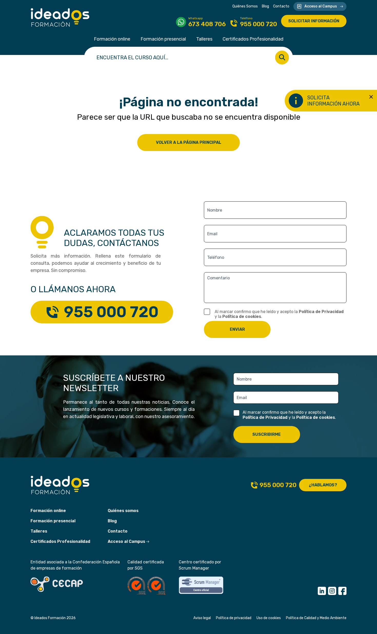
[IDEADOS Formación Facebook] (342, 591)
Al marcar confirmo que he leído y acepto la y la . (279, 314)
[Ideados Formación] (60, 17)
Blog (265, 6)
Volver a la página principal (188, 142)
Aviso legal (202, 618)
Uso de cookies (268, 618)
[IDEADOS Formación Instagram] (332, 591)
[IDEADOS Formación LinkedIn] (322, 591)
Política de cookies (241, 316)
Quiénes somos (123, 510)
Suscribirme (266, 434)
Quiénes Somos (245, 6)
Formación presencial (163, 39)
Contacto (281, 6)
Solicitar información (313, 20)
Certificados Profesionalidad (253, 39)
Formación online (112, 39)
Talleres (204, 39)
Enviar (237, 329)
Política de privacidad (233, 618)
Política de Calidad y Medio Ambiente (316, 618)
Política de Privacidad (321, 311)
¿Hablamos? (323, 484)
